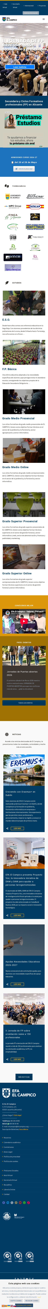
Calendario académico (12, 1142)
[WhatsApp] (30, 1279)
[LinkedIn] (18, 1279)
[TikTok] (33, 1279)
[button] (7, 828)
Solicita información (30, 13)
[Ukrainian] (8, 1306)
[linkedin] (7, 1203)
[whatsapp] (24, 1203)
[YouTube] (27, 1279)
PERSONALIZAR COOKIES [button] (24, 1305)
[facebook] (3, 1203)
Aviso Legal (8, 1152)
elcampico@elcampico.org (18, 1126)
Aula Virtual (5, 5)
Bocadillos (8, 1185)
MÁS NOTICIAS (24, 1077)
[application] (24, 621)
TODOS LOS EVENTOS (25, 703)
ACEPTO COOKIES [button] (15, 1301)
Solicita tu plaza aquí (25, 169)
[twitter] (12, 1203)
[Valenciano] (6, 1306)
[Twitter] (21, 1279)
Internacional (29, 6)
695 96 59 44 (13, 1124)
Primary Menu (44, 19)
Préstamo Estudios (11, 1170)
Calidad (6, 1194)
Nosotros (7, 1137)
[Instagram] (24, 1279)
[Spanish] (3, 1306)
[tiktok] (28, 1203)
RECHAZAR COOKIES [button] (32, 1301)
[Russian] (14, 1306)
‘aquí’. (39, 1297)
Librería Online (9, 1189)
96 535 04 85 (15, 1121)
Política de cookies (11, 1161)
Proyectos (42, 6)
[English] (11, 1306)
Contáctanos (9, 1147)
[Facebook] (15, 1279)
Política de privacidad (12, 1156)
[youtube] (20, 1203)
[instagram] (16, 1203)
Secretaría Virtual (16, 5)
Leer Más (17, 828)
